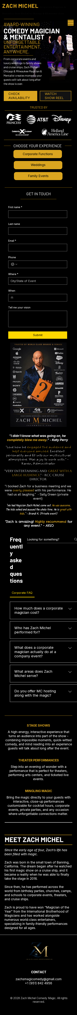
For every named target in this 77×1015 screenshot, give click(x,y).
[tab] (22, 592)
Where (13, 274)
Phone (12, 257)
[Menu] (71, 23)
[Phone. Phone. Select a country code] (14, 264)
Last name (14, 223)
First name (15, 207)
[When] (12, 297)
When (11, 290)
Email (12, 240)
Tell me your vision (19, 307)
